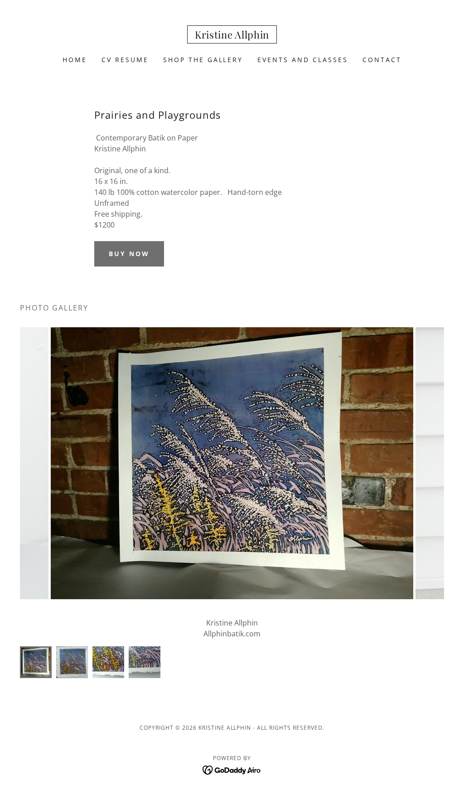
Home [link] (75, 59)
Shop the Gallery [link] (203, 59)
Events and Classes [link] (302, 59)
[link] (232, 36)
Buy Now (129, 253)
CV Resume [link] (125, 59)
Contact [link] (381, 59)
